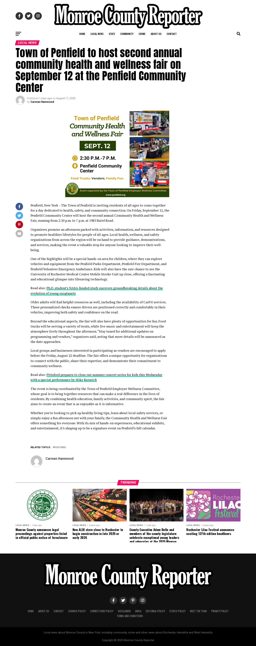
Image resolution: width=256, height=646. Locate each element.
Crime (142, 34)
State (112, 34)
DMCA (138, 611)
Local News (97, 34)
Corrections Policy (101, 611)
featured (60, 447)
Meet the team (198, 611)
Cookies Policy (77, 611)
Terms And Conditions (130, 616)
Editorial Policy (155, 611)
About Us (156, 34)
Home (82, 34)
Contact (172, 34)
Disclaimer (124, 611)
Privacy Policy (219, 611)
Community (126, 34)
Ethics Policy (177, 611)
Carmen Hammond (42, 101)
